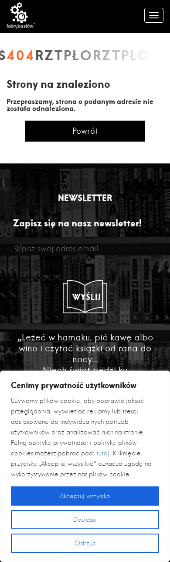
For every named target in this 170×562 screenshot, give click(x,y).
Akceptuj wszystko (85, 496)
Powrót (85, 131)
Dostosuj (85, 520)
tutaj (102, 453)
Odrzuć (85, 543)
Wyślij (86, 296)
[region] (85, 466)
